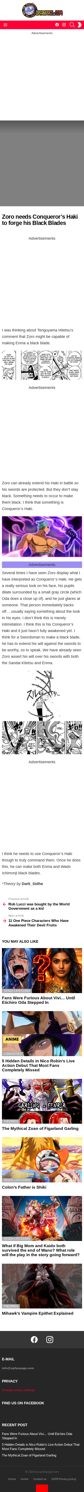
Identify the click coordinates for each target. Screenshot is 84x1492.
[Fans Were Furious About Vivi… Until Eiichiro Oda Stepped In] (42, 970)
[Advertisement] (42, 77)
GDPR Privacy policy (63, 1479)
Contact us (40, 1479)
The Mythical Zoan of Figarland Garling (40, 1128)
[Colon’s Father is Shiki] (42, 1159)
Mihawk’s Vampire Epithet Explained (37, 1313)
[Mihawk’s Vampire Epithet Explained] (42, 1286)
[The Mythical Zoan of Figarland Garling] (42, 1101)
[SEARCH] (72, 25)
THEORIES (11, 1121)
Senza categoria (17, 990)
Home (12, 1479)
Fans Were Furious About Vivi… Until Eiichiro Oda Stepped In (38, 1000)
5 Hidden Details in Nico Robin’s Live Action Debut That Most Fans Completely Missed (38, 1065)
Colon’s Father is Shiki (24, 1187)
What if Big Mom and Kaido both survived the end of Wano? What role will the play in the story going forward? (41, 1250)
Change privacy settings (18, 1390)
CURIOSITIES (13, 1053)
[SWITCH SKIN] (79, 25)
